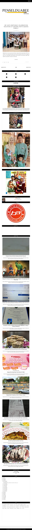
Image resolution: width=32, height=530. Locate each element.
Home (16, 67)
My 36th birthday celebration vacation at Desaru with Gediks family (16, 26)
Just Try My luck (17, 505)
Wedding (18, 508)
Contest (14, 504)
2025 (3, 478)
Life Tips (28, 505)
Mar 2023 (5, 489)
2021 (3, 492)
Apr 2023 (5, 488)
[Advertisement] (16, 515)
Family (19, 504)
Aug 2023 (5, 485)
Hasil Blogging (4, 505)
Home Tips (7, 505)
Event (16, 504)
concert (23, 508)
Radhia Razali (18, 198)
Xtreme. (21, 508)
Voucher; (15, 508)
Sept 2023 (5, 484)
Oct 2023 (5, 483)
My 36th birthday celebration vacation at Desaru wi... (10, 482)
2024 (3, 479)
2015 (3, 497)
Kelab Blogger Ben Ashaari (23, 505)
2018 (3, 495)
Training (8, 508)
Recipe (3, 508)
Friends (24, 504)
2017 (3, 496)
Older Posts (28, 67)
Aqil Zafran (5, 504)
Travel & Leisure (11, 508)
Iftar (14, 505)
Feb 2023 (5, 490)
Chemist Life (11, 504)
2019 (3, 494)
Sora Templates (11, 529)
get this (16, 473)
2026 (3, 477)
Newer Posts (4, 67)
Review (5, 508)
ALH (2, 504)
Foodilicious (21, 504)
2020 (3, 493)
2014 (3, 498)
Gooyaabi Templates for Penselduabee (21, 529)
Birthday (8, 504)
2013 (3, 499)
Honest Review (11, 505)
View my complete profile (17, 199)
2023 (3, 480)
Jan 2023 (5, 491)
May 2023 (5, 487)
